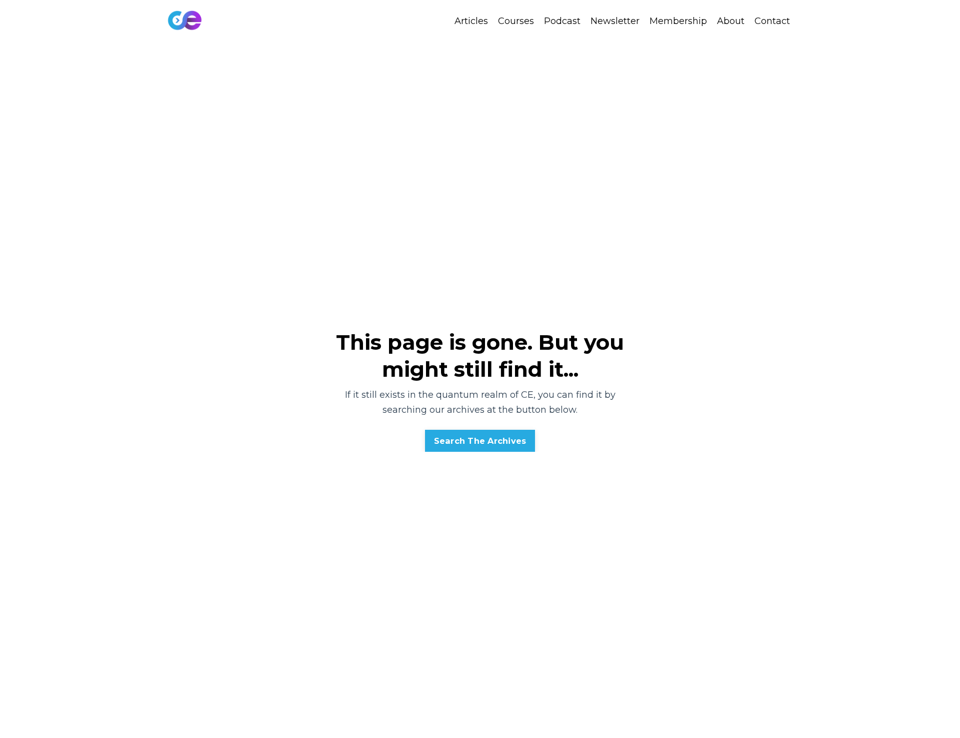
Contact (772, 21)
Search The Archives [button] (480, 441)
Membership (678, 21)
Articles (471, 21)
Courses (516, 21)
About (730, 21)
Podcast (562, 21)
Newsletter (615, 21)
